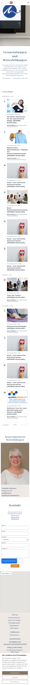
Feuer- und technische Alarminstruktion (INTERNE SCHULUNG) (16, 184)
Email (3, 531)
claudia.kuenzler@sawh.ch (10, 495)
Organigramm (14, 625)
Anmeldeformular (15, 642)
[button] (28, 2)
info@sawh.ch (15, 519)
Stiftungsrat (14, 628)
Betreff (4, 542)
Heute (14, 424)
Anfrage (4, 537)
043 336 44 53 (6, 493)
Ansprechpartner (14, 617)
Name (3, 525)
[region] (15, 669)
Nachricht (5, 548)
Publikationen (14, 635)
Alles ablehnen (15, 682)
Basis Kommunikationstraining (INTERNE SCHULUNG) (17, 210)
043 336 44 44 (15, 517)
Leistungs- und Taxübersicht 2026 (15, 644)
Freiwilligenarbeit (14, 623)
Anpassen (15, 677)
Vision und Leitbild (14, 620)
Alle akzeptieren (15, 673)
